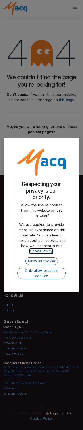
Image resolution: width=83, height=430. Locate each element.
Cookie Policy (41, 251)
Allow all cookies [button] (41, 261)
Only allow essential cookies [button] (41, 273)
